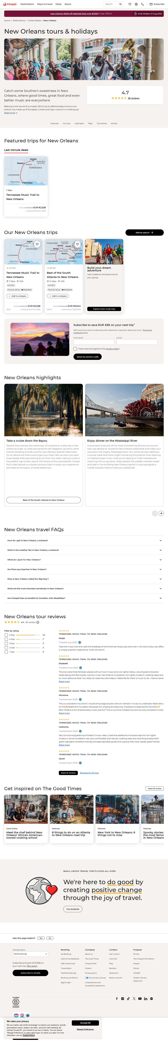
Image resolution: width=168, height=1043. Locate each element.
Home (7, 20)
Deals (58, 4)
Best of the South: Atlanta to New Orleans (43, 500)
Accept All (85, 1023)
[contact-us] (142, 4)
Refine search (143, 232)
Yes (41, 938)
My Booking (66, 954)
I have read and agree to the (99, 348)
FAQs (90, 123)
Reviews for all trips (89, 773)
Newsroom (114, 973)
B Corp (136, 954)
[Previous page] (155, 513)
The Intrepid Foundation (143, 959)
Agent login (66, 982)
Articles (114, 123)
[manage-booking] (136, 4)
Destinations (27, 4)
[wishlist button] (37, 244)
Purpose (137, 949)
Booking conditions (69, 978)
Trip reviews (102, 123)
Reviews (112, 968)
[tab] (16, 150)
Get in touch (114, 954)
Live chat (113, 959)
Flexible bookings (68, 973)
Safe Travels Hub (68, 963)
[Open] (37, 622)
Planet (136, 968)
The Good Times (92, 959)
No (50, 938)
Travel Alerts (66, 968)
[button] (37, 244)
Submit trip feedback (70, 959)
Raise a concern (116, 978)
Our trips (66, 123)
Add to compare (19, 296)
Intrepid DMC (91, 963)
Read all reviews (68, 773)
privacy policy (112, 348)
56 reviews (133, 98)
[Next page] (161, 513)
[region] (53, 1028)
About (68, 4)
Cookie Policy (28, 1035)
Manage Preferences (85, 1029)
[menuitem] (9, 4)
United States (34, 20)
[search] (110, 4)
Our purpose (73, 909)
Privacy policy (91, 973)
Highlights (79, 123)
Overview (55, 123)
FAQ (111, 963)
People (136, 963)
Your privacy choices (97, 978)
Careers (88, 968)
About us (89, 954)
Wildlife (136, 973)
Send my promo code (87, 357)
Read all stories (155, 788)
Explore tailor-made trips (104, 309)
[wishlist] (130, 4)
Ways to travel (44, 4)
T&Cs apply (32, 966)
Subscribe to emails (30, 973)
